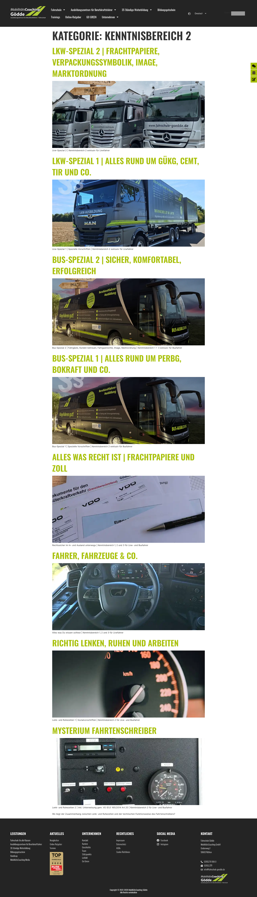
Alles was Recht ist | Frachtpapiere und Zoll (123, 462)
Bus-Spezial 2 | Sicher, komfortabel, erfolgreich (116, 264)
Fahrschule (56, 10)
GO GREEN (91, 17)
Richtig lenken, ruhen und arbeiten (115, 643)
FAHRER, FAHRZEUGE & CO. (95, 555)
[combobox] (238, 13)
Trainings (55, 17)
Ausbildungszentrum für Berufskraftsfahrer (91, 10)
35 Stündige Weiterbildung (135, 10)
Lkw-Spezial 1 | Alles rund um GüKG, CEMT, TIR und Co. (125, 166)
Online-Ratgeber (73, 17)
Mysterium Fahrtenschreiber (104, 730)
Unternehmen (108, 17)
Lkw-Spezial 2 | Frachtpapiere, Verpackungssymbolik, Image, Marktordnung (106, 62)
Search (227, 12)
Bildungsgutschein (166, 10)
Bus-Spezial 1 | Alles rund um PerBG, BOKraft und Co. (116, 363)
